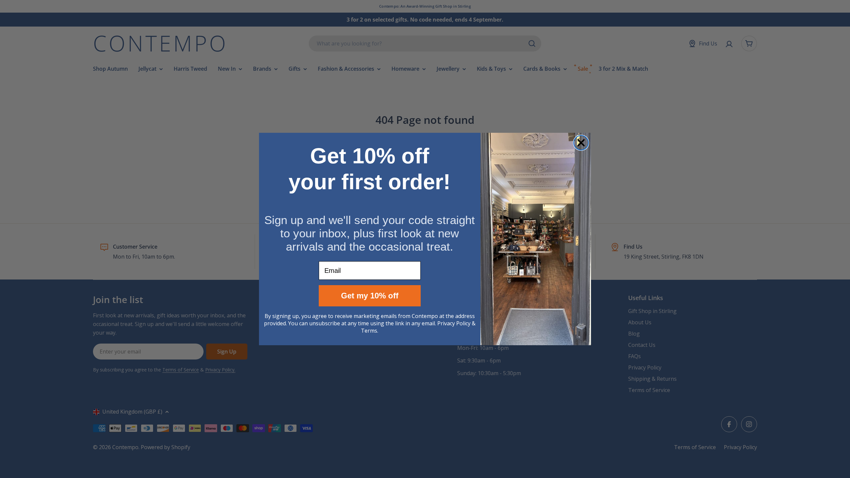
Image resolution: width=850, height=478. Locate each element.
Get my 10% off (369, 295)
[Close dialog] (581, 142)
